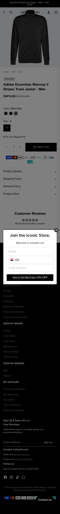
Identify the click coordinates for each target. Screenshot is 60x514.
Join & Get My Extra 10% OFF (30, 277)
